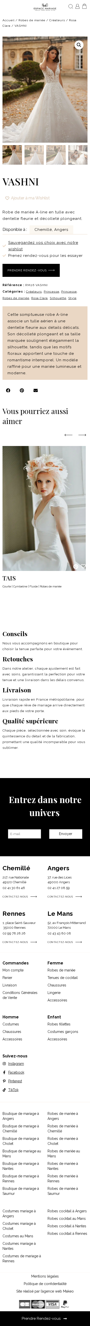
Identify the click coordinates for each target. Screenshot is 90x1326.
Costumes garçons (63, 1032)
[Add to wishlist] (83, 566)
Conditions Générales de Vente (20, 995)
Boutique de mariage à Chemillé (20, 1128)
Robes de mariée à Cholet (63, 1141)
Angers (58, 868)
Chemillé (16, 868)
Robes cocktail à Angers (67, 1211)
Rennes (13, 913)
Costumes (10, 1024)
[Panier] (84, 6)
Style (72, 298)
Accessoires (57, 1000)
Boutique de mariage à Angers (20, 1116)
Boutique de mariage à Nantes (20, 1166)
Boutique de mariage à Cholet (20, 1141)
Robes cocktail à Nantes (67, 1226)
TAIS (9, 578)
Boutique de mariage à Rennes (20, 1178)
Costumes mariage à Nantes (19, 1246)
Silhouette (58, 298)
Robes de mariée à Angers (63, 1116)
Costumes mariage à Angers (19, 1213)
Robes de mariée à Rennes (63, 1178)
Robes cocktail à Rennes (67, 1234)
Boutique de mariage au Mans (21, 1153)
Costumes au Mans (17, 1236)
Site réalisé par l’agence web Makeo (45, 1291)
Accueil (8, 20)
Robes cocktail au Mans (67, 1219)
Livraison (9, 985)
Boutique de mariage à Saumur (20, 1191)
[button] (79, 44)
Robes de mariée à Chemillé (63, 1128)
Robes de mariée (31, 20)
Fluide (34, 586)
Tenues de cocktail (63, 978)
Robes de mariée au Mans (64, 1153)
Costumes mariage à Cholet (19, 1226)
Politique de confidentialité (45, 1284)
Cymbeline (20, 586)
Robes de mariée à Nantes (63, 1166)
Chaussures (57, 985)
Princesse (51, 291)
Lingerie (54, 993)
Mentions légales (45, 1276)
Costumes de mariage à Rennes (21, 1258)
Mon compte (13, 970)
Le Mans (60, 913)
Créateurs (57, 20)
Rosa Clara (39, 298)
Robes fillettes (59, 1024)
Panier (7, 978)
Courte (6, 586)
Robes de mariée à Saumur (63, 1191)
